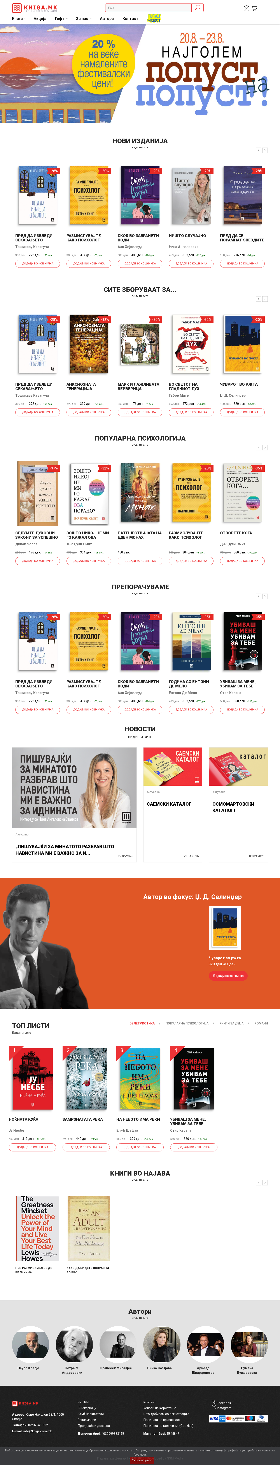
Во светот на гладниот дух (184, 386)
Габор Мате (179, 395)
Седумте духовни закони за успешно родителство (36, 537)
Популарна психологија (187, 1023)
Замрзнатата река (83, 1119)
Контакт (130, 18)
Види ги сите (21, 1033)
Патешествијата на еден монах (140, 535)
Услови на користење (159, 1408)
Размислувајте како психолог (83, 237)
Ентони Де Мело (183, 693)
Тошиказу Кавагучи (32, 247)
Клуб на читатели (91, 1414)
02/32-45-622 (38, 1425)
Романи (261, 1023)
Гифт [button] (60, 18)
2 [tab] (273, 31)
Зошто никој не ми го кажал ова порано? (87, 537)
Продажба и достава (94, 1426)
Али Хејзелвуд (130, 247)
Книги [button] (17, 18)
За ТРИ (83, 1402)
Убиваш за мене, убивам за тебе (238, 683)
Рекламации (87, 1420)
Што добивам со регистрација (166, 1414)
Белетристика (142, 1023)
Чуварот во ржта (239, 384)
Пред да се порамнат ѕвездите (242, 237)
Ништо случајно (187, 235)
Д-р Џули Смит (79, 544)
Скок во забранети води (138, 237)
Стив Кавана (230, 693)
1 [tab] (267, 31)
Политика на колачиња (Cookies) (168, 1426)
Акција (40, 18)
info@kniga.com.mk (37, 1431)
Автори (107, 18)
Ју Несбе (16, 1130)
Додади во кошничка (37, 263)
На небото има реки (138, 1119)
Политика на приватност (161, 1420)
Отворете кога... (237, 533)
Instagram (224, 1408)
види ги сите (140, 147)
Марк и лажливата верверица (138, 386)
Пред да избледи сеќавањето (33, 237)
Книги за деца (231, 1023)
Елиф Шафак (127, 1130)
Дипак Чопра (26, 544)
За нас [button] (82, 18)
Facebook (224, 1403)
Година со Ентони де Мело (189, 683)
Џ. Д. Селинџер (233, 395)
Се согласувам (142, 1460)
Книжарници (87, 1408)
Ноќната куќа (23, 1119)
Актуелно (22, 834)
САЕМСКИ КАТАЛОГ (169, 804)
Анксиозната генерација (81, 386)
